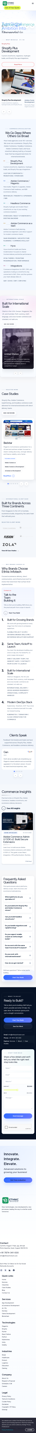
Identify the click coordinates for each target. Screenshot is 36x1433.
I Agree (29, 1430)
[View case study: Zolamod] (9, 544)
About (20, 1041)
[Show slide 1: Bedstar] (8, 483)
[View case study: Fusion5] (9, 536)
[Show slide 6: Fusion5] (17, 483)
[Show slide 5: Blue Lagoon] (15, 483)
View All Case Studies (10, 550)
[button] (18, 1180)
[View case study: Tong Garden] (9, 528)
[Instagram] (1, 1270)
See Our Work (9, 324)
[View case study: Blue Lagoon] (26, 536)
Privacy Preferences (7, 1430)
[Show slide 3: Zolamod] (11, 483)
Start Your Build (14, 613)
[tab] (12, 102)
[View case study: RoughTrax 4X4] (26, 528)
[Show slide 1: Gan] (14, 771)
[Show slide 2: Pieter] (16, 771)
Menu (33, 3)
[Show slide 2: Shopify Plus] (15, 26)
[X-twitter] (5, 1270)
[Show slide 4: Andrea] (19, 771)
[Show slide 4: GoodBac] (13, 483)
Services (12, 1041)
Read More (18, 64)
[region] (18, 838)
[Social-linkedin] (9, 1270)
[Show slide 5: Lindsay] (21, 771)
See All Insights (13, 808)
